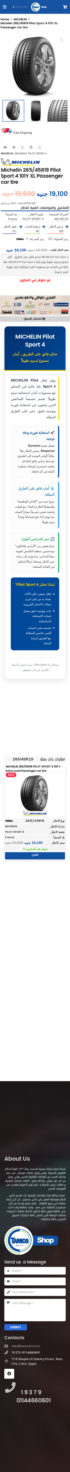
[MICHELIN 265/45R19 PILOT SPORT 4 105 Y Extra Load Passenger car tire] (35, 794)
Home (5, 19)
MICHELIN (20, 19)
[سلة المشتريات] (65, 7)
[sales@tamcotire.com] (7, 1346)
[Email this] (5, 147)
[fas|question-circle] (67, 226)
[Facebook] (9, 1374)
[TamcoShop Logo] (39, 7)
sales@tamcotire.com (25, 1346)
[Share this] (14, 147)
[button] (5, 7)
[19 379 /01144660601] (7, 1352)
